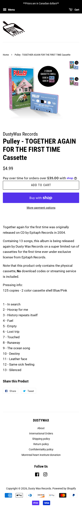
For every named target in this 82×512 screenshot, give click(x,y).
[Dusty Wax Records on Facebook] (37, 475)
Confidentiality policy (41, 449)
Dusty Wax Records (39, 488)
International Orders (41, 433)
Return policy (41, 444)
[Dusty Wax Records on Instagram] (45, 475)
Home (6, 54)
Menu (11, 9)
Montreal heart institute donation (41, 455)
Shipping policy (41, 438)
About (41, 428)
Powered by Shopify (64, 488)
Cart (76, 9)
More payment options (41, 207)
